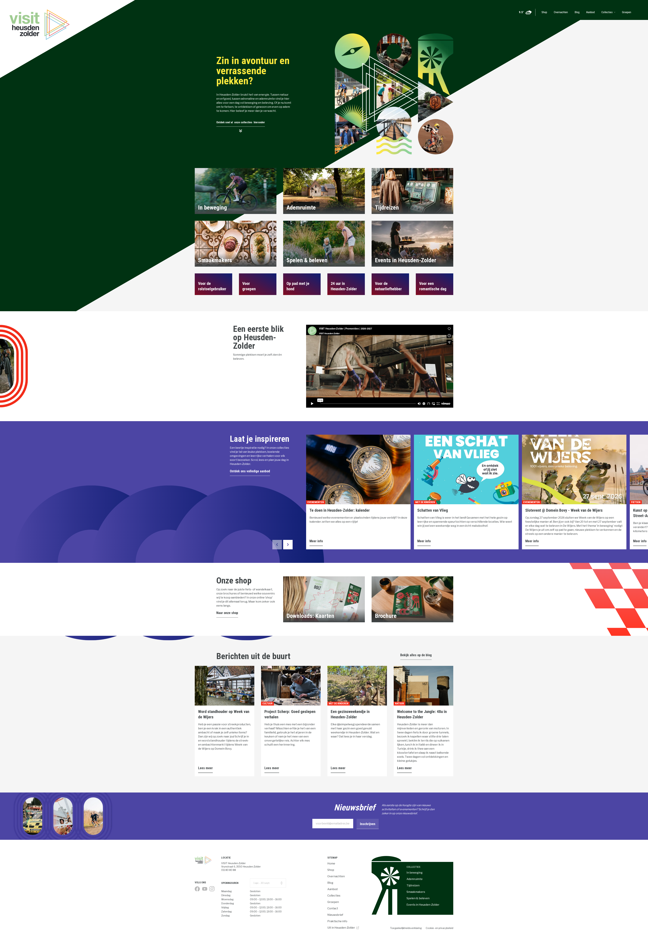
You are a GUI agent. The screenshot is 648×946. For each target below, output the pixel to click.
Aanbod (590, 12)
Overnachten (561, 12)
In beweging (415, 872)
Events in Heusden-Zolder (423, 904)
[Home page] (204, 860)
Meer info (316, 541)
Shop (544, 12)
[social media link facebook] (197, 888)
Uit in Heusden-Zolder (341, 927)
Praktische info (337, 921)
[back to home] (26, 10)
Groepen (626, 12)
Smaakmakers (416, 891)
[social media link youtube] (204, 889)
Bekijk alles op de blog (416, 655)
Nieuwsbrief (335, 914)
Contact (332, 908)
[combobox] (268, 883)
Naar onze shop (227, 613)
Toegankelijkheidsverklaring (406, 928)
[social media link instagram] (211, 888)
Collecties (607, 12)
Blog (577, 12)
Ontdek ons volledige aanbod (250, 471)
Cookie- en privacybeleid (439, 928)
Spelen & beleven (418, 898)
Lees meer (205, 768)
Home (331, 863)
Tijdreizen (413, 885)
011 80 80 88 (228, 869)
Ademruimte (415, 879)
